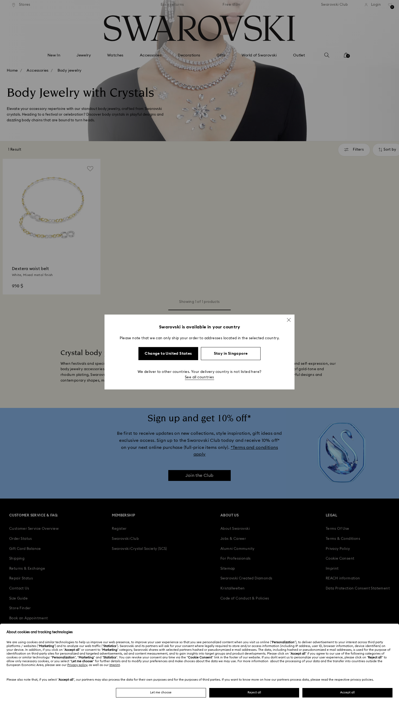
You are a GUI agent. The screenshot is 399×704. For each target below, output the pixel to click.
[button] (289, 320)
